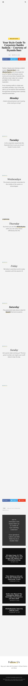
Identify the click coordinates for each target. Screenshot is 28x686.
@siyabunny (4, 136)
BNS (9, 55)
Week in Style (6, 510)
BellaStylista (14, 38)
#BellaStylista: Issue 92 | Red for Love (14, 609)
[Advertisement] (14, 19)
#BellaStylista (10, 508)
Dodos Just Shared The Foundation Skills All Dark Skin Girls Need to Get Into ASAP (14, 596)
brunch (8, 312)
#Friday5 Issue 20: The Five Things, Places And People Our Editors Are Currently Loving (14, 557)
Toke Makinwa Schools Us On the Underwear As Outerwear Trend (14, 577)
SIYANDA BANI (17, 508)
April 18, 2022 (16, 55)
